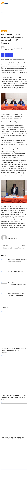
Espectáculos (17, 466)
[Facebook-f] (11, 454)
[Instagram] (17, 454)
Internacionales (21, 462)
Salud (4, 462)
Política (14, 459)
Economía (4, 31)
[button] (26, 3)
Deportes (9, 466)
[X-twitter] (14, 454)
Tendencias (11, 462)
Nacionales (6, 459)
